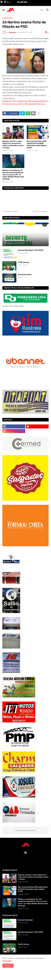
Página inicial (7, 18)
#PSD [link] (14, 101)
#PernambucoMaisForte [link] (38, 101)
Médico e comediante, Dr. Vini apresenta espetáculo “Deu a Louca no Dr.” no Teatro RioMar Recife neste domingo (13, 174)
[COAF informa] (9, 265)
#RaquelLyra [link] (23, 101)
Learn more (6, 961)
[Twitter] (22, 113)
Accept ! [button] (8, 966)
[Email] (33, 113)
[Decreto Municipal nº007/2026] (9, 253)
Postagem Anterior (11, 211)
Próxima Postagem (40, 211)
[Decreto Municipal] (9, 923)
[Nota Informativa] (9, 278)
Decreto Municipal (25, 920)
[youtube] (37, 426)
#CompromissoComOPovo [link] (13, 104)
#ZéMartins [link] (7, 101)
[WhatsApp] (28, 113)
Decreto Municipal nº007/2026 (30, 250)
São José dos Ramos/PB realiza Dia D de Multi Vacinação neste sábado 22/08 (36, 144)
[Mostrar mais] (38, 113)
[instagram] (13, 431)
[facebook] (13, 426)
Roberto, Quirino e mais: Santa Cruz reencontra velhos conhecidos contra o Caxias (12, 144)
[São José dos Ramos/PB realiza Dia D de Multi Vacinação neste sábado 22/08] (38, 132)
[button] (3, 10)
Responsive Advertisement (25, 830)
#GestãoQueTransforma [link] (35, 104)
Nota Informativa (24, 274)
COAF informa (23, 262)
